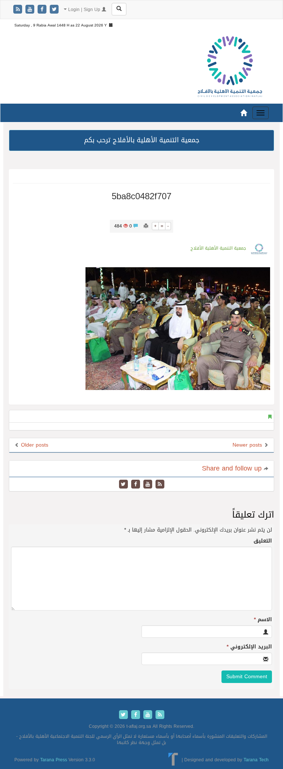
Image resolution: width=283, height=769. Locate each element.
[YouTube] (31, 10)
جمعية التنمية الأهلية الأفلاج (218, 248)
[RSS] (19, 10)
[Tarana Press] (173, 760)
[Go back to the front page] (230, 67)
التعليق (263, 541)
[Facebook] (43, 10)
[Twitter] (54, 10)
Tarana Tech (256, 760)
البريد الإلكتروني (249, 647)
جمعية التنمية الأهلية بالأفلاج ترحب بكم (141, 140)
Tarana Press (53, 760)
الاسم (263, 619)
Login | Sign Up (84, 10)
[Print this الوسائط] (146, 226)
